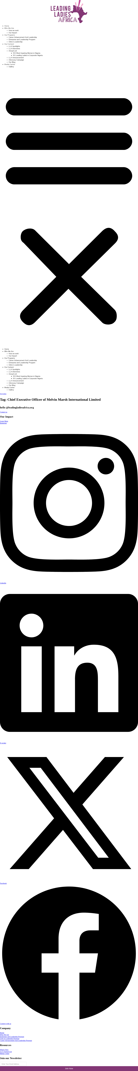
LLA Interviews (14, 48)
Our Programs (9, 35)
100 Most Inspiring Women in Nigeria (26, 53)
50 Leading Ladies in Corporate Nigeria (28, 55)
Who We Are (9, 28)
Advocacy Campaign (16, 60)
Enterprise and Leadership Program (22, 39)
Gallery (11, 67)
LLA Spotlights (14, 46)
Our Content (9, 44)
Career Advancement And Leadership (23, 37)
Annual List (13, 51)
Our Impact (13, 33)
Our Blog (12, 62)
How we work (14, 30)
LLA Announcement (16, 57)
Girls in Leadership (16, 42)
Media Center (9, 64)
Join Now (69, 1068)
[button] (69, 207)
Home (6, 26)
